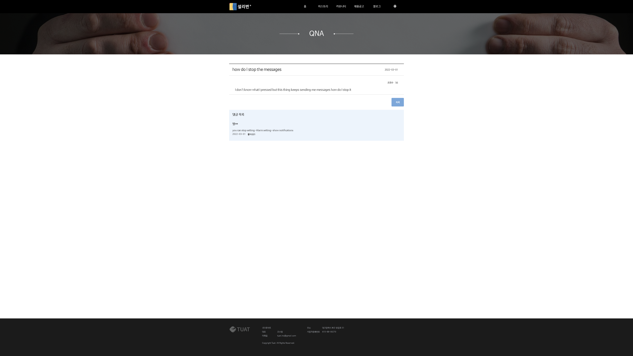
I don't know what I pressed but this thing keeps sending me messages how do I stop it (293, 89)
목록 (398, 102)
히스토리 (323, 6)
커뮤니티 (341, 6)
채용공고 (359, 6)
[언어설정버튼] (395, 6)
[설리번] (240, 6)
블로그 (377, 6)
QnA (316, 34)
